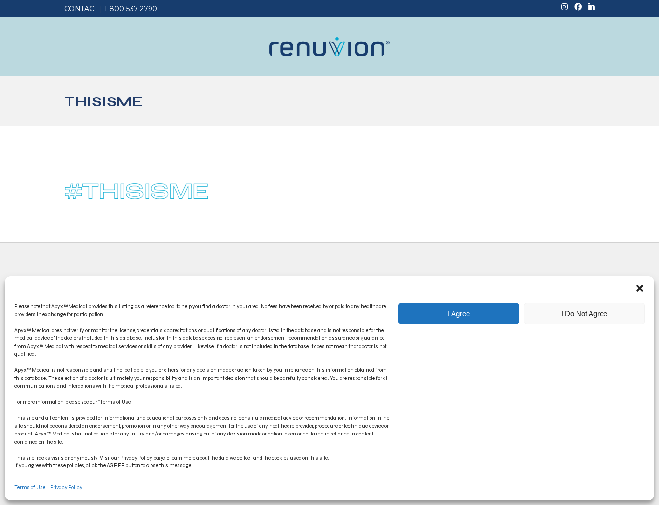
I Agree (459, 313)
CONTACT (81, 8)
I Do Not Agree (584, 313)
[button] (640, 288)
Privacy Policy (66, 487)
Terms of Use (29, 487)
